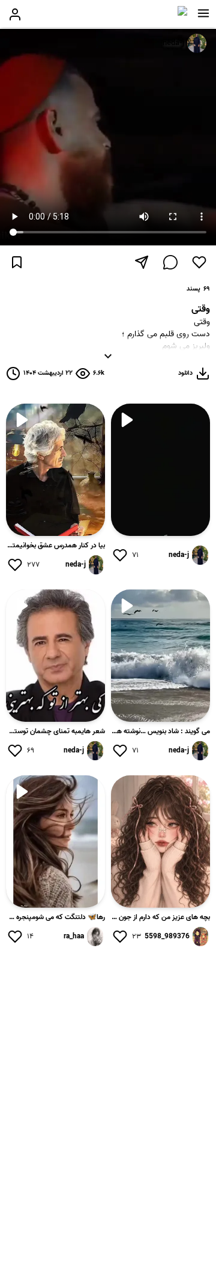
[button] (203, 13)
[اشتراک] (141, 262)
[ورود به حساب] (15, 14)
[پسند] (199, 262)
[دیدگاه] (170, 262)
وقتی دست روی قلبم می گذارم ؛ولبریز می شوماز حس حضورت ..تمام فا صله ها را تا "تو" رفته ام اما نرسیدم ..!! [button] (166, 337)
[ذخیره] (17, 262)
